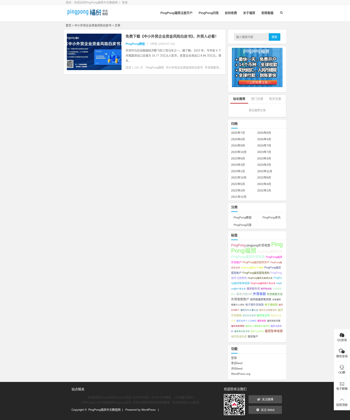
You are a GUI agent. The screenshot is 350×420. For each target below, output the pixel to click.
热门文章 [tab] (257, 98)
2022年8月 (264, 177)
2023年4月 (264, 158)
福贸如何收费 (249, 315)
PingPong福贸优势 (269, 251)
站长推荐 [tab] (239, 98)
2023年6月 (238, 158)
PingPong (238, 245)
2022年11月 (264, 171)
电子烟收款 (271, 304)
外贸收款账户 (240, 299)
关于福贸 (249, 13)
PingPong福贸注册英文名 (260, 278)
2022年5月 (238, 184)
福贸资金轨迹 (239, 336)
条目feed (236, 363)
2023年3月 (238, 164)
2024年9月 (238, 145)
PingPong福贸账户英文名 (263, 283)
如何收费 (231, 13)
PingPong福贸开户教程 (252, 267)
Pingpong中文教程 (98, 402)
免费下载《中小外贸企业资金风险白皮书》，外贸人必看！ (172, 36)
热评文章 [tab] (275, 98)
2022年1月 (264, 190)
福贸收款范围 (273, 321)
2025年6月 (264, 132)
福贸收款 (261, 321)
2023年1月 (238, 171)
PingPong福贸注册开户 (176, 13)
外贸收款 (259, 294)
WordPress (148, 409)
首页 (68, 25)
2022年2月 (238, 190)
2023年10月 (238, 152)
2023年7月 (264, 152)
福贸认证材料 (257, 331)
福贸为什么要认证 (249, 310)
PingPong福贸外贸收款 (248, 257)
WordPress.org (240, 373)
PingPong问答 (209, 13)
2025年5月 (238, 139)
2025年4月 (264, 139)
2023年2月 (264, 164)
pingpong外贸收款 (258, 245)
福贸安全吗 (263, 315)
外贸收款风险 (213, 67)
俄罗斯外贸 (253, 288)
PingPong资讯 (271, 217)
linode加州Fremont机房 (116, 397)
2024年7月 (264, 145)
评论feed (236, 368)
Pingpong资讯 (122, 402)
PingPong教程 (135, 43)
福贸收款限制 (237, 326)
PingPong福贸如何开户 (256, 262)
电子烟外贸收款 (254, 304)
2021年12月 (238, 196)
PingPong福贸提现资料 (256, 272)
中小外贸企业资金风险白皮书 (184, 67)
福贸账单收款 (274, 331)
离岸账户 (253, 336)
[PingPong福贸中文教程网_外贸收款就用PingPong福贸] (88, 15)
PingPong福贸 (155, 67)
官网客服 (267, 13)
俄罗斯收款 (266, 288)
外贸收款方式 (275, 294)
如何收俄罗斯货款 (260, 299)
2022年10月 (238, 177)
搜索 (274, 36)
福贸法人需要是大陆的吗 (257, 326)
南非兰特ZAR (244, 294)
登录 (125, 2)
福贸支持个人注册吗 (246, 321)
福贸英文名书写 (242, 331)
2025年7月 (238, 132)
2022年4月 (264, 184)
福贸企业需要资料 (268, 310)
